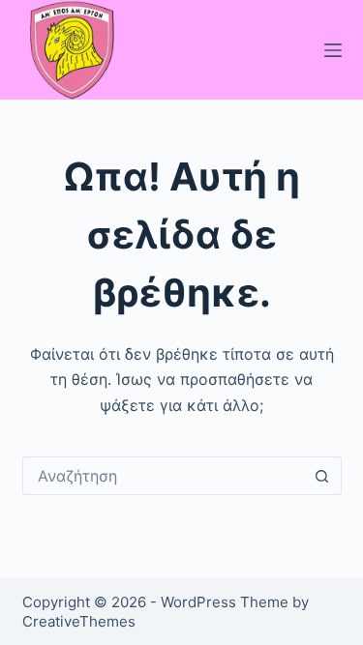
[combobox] (163, 475)
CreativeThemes (79, 621)
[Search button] (322, 475)
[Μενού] (333, 50)
